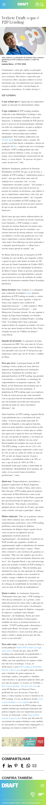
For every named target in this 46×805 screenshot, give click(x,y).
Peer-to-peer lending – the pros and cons (19, 685)
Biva (16, 146)
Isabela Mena (7, 64)
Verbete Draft (7, 139)
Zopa (28, 292)
